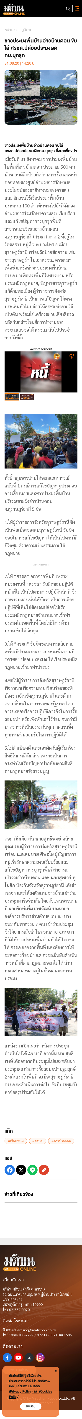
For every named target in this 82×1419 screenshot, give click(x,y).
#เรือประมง (16, 1141)
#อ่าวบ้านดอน (61, 1141)
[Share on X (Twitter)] (21, 1170)
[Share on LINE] (32, 1170)
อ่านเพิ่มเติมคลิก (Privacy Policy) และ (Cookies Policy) (30, 1391)
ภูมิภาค (26, 29)
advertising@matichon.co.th (34, 1329)
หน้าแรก (11, 29)
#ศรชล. (37, 1141)
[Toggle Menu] (76, 8)
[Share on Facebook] (10, 1170)
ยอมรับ (31, 1406)
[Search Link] (68, 9)
